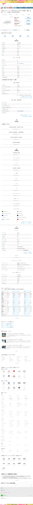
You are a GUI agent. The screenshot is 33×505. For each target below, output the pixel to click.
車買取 (10, 14)
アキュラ (26, 399)
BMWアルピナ (19, 403)
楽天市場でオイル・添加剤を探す (27, 252)
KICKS (26, 359)
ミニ (25, 406)
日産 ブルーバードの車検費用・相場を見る (6, 324)
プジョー (11, 437)
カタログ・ (4, 14)
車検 (16, 14)
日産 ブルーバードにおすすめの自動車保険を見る (7, 327)
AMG (2, 403)
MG (17, 426)
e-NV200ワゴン (11, 359)
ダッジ (18, 415)
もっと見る (16, 318)
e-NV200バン (3, 359)
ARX (7, 291)
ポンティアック (19, 412)
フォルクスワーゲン (19, 404)
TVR (2, 420)
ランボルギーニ (19, 432)
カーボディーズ (27, 423)
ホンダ (18, 395)
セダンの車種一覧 (21, 63)
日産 (10, 395)
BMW (10, 403)
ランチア (11, 432)
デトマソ (26, 432)
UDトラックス (11, 399)
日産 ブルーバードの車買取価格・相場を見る (7, 323)
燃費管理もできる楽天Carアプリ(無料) (27, 96)
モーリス (3, 426)
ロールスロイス (4, 423)
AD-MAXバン (26, 356)
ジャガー (18, 420)
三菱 (25, 395)
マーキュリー (26, 412)
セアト (10, 451)
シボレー (26, 411)
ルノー (18, 437)
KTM (17, 451)
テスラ (3, 415)
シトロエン (3, 437)
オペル (10, 404)
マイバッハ (11, 406)
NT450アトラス (19, 360)
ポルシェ (26, 404)
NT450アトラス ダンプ (28, 360)
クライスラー (11, 411)
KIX (2, 360)
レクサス (18, 399)
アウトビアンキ (11, 431)
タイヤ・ (22, 14)
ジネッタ (11, 423)
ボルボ (10, 441)
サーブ (3, 441)
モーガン (3, 424)
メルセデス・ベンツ (4, 406)
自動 (29, 14)
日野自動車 (26, 398)
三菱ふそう (3, 399)
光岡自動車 (11, 398)
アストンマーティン (12, 420)
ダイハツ (3, 398)
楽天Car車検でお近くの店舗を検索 (27, 116)
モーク (3, 427)
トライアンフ (11, 426)
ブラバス (18, 406)
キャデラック (3, 411)
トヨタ (3, 395)
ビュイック (3, 412)
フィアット (18, 431)
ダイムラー (26, 420)
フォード (11, 412)
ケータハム (18, 423)
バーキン (3, 451)
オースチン (26, 424)
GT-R (18, 359)
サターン (18, 411)
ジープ (10, 415)
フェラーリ (26, 431)
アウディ (3, 404)
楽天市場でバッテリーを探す (28, 253)
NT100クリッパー (12, 360)
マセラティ (3, 432)
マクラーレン (19, 424)
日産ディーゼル (19, 398)
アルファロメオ (4, 431)
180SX (3, 356)
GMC (25, 415)
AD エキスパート (19, 356)
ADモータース (3, 446)
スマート (26, 403)
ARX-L (19, 291)
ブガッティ (26, 437)
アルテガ (3, 407)
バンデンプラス (11, 424)
